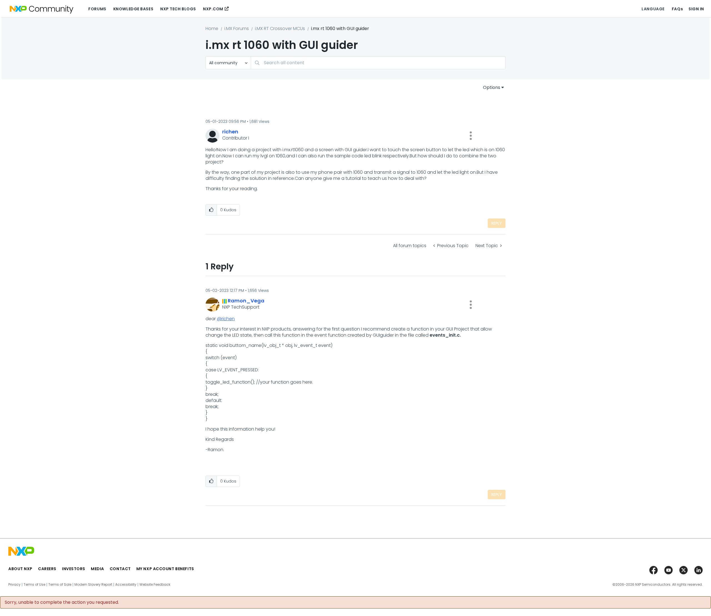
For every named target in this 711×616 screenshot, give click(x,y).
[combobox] (378, 62)
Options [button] (491, 87)
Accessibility (125, 584)
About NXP (20, 569)
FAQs (677, 9)
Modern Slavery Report (93, 584)
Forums (97, 9)
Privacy (14, 584)
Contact (120, 569)
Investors (73, 569)
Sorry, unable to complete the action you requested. (62, 602)
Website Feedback (154, 584)
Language (653, 9)
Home (212, 28)
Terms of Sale (59, 584)
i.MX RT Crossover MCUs (280, 28)
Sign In (696, 9)
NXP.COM (213, 9)
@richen (226, 319)
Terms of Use (34, 584)
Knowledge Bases (133, 9)
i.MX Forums (236, 28)
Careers (47, 569)
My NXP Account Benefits (165, 569)
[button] (471, 136)
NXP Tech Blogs (178, 9)
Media (97, 569)
